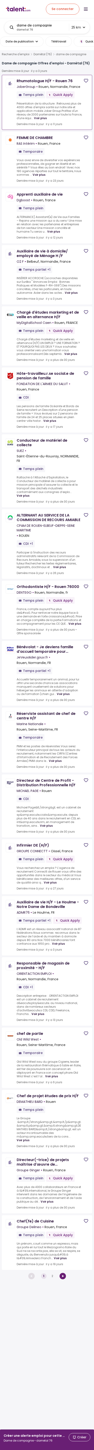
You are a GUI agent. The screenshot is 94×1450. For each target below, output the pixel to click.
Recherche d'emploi (15, 54)
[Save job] (86, 81)
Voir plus (40, 118)
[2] (63, 1276)
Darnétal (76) (43, 54)
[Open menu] (86, 9)
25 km (76, 27)
